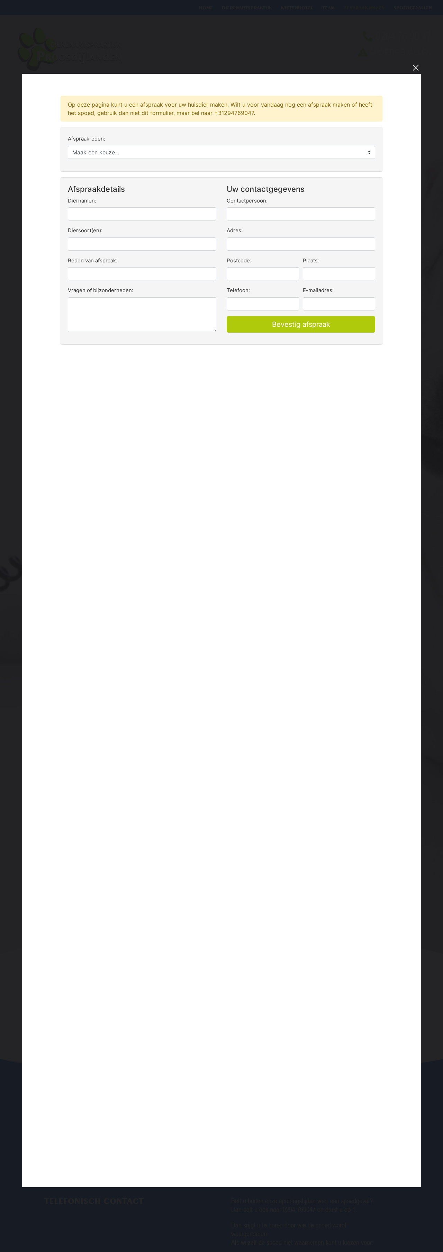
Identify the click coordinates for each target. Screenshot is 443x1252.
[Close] (415, 68)
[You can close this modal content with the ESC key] (221, 626)
